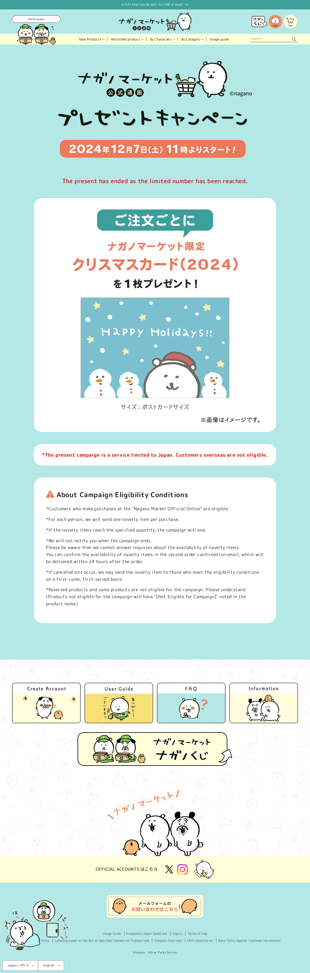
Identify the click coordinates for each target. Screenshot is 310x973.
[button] (91, 39)
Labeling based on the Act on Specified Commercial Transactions (102, 940)
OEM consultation (200, 940)
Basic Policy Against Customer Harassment (249, 940)
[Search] (294, 39)
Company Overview (168, 940)
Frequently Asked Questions (146, 933)
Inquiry (177, 933)
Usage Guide (112, 933)
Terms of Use (197, 933)
